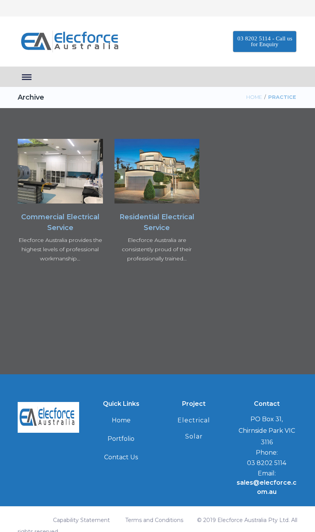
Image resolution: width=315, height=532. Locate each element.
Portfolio (121, 438)
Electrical (193, 420)
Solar (194, 436)
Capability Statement (81, 520)
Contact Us (121, 457)
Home (254, 97)
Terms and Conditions (154, 520)
